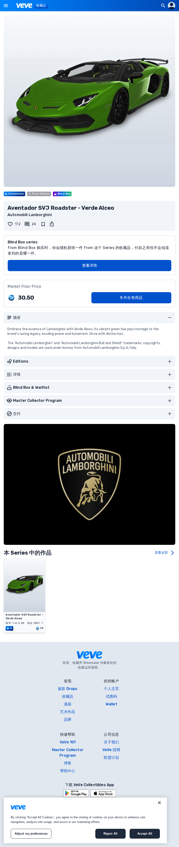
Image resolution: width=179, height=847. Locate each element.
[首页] (24, 5)
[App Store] (103, 793)
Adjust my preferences (31, 833)
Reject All (110, 833)
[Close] (159, 803)
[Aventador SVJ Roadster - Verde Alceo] (24, 610)
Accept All (144, 833)
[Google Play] (76, 793)
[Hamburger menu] (6, 5)
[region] (85, 820)
